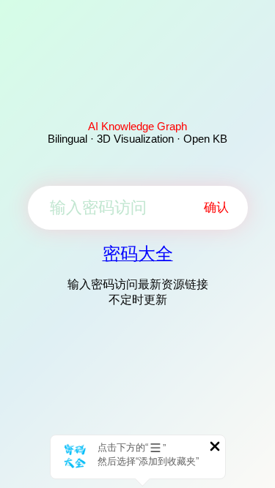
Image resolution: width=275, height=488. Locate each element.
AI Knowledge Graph (137, 126)
